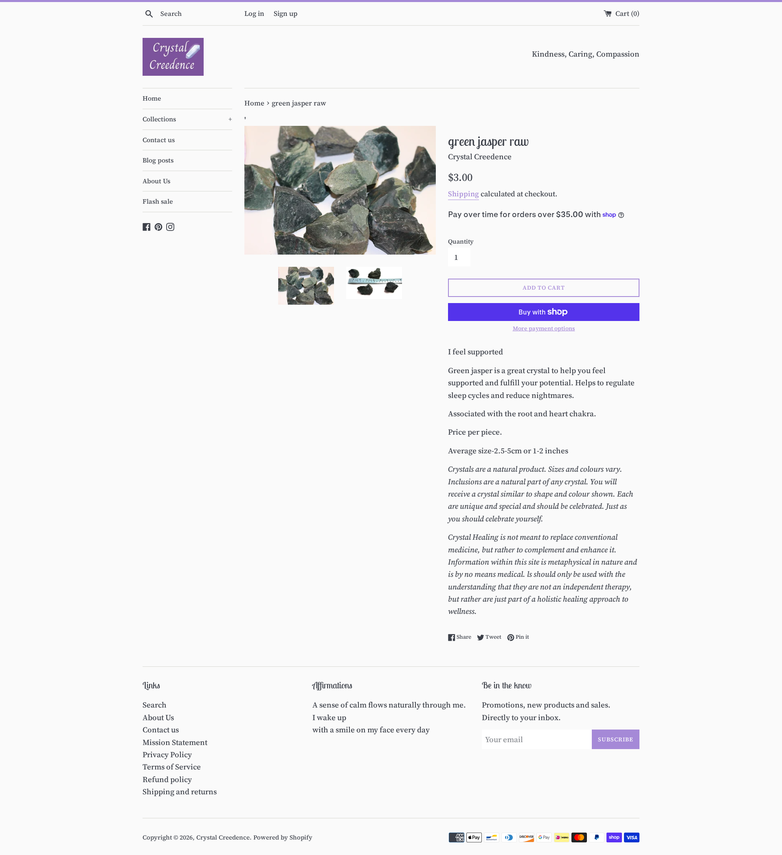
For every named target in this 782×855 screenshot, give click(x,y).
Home (152, 98)
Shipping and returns (180, 791)
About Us (156, 180)
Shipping (463, 194)
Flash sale (158, 201)
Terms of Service (172, 766)
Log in (254, 13)
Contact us (159, 139)
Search (155, 704)
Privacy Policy (167, 754)
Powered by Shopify (282, 837)
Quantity (461, 241)
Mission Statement (175, 742)
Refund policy (167, 779)
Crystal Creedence (223, 837)
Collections (187, 118)
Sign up (285, 13)
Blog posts (158, 160)
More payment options (544, 328)
